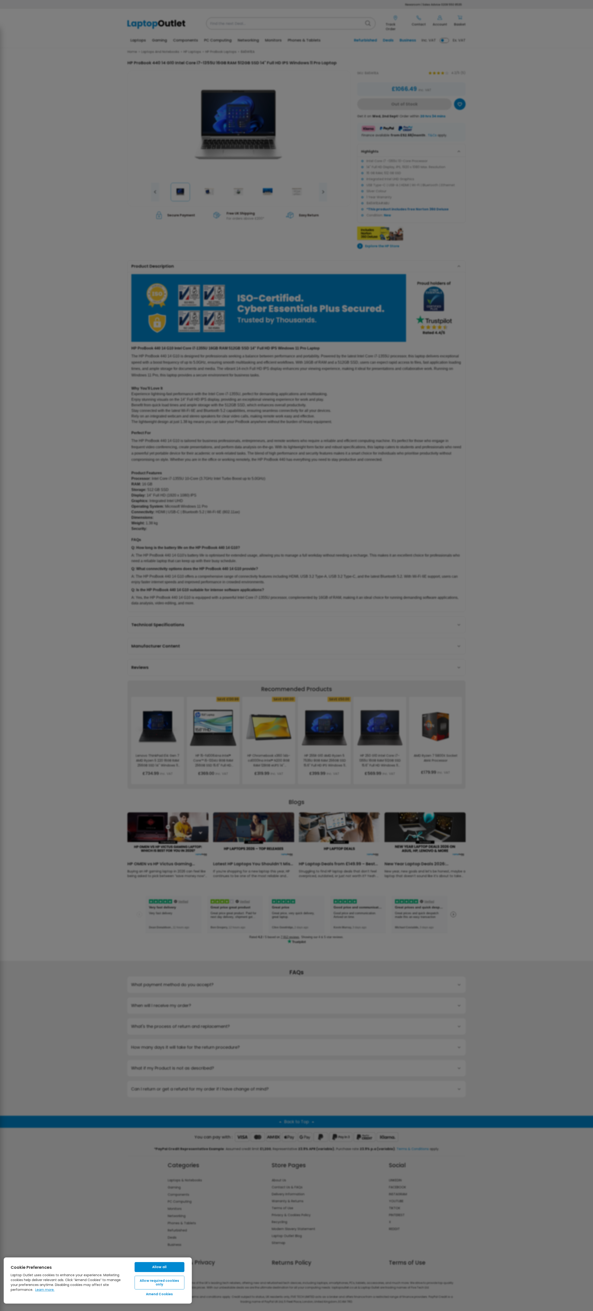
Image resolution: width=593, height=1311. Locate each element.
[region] (98, 1280)
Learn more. (44, 1289)
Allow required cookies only (159, 1282)
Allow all (159, 1267)
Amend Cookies (159, 1294)
